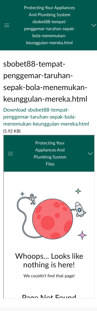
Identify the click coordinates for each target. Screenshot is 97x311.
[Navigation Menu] (93, 25)
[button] (49, 25)
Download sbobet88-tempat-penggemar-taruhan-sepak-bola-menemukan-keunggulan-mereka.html (46, 117)
